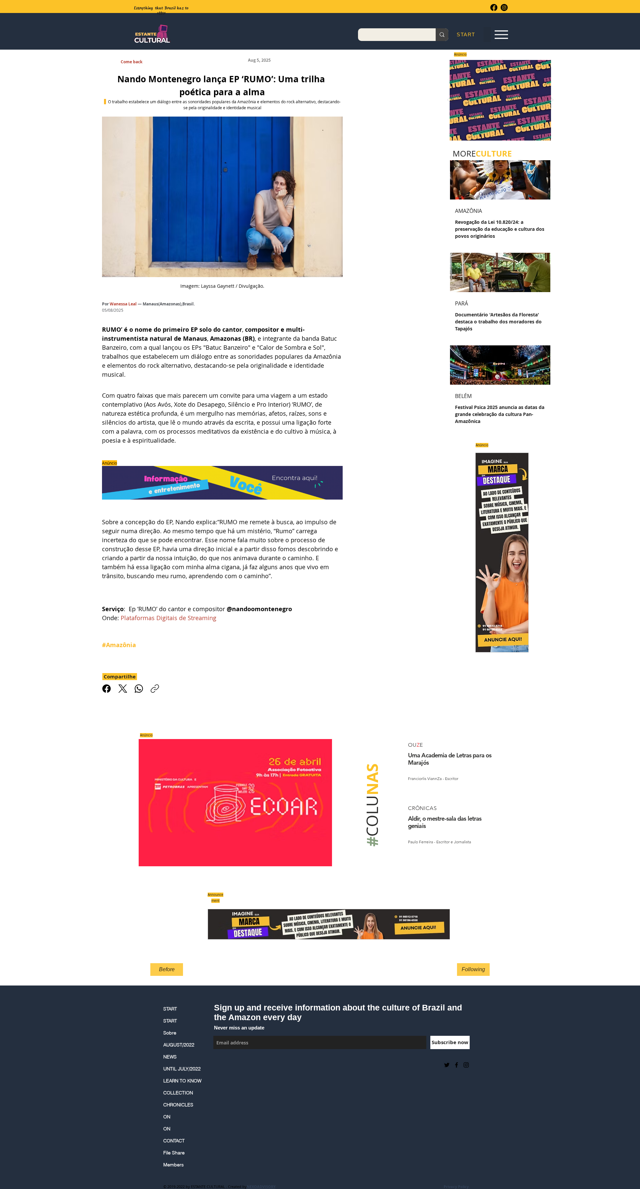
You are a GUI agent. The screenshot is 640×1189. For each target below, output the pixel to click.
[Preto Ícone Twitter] (446, 1064)
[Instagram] (504, 7)
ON (166, 1117)
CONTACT (174, 1141)
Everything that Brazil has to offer (161, 10)
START (170, 1009)
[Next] (552, 100)
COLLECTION (178, 1093)
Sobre (169, 1033)
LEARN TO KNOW (182, 1081)
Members (173, 1165)
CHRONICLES (178, 1105)
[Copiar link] (155, 688)
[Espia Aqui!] (501, 35)
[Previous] (448, 100)
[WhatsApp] (139, 688)
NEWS (170, 1057)
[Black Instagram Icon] (466, 1064)
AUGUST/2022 (178, 1045)
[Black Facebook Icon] (456, 1064)
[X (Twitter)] (122, 688)
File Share (174, 1153)
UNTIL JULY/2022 (182, 1069)
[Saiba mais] (498, 100)
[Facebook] (493, 7)
